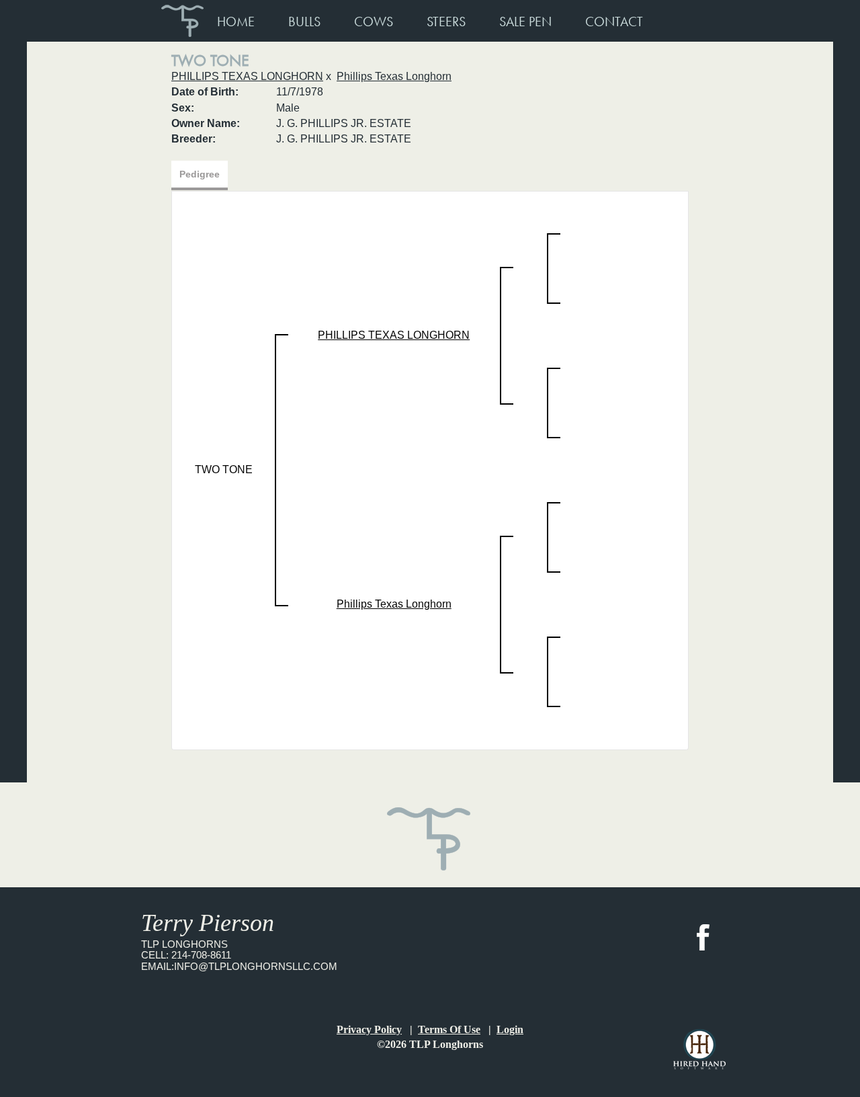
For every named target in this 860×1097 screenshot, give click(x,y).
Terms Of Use (449, 1029)
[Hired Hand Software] (699, 1049)
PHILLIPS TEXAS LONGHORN (247, 76)
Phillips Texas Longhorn (394, 76)
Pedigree (199, 174)
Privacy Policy (369, 1029)
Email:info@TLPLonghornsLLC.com (239, 966)
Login (510, 1029)
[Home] (430, 829)
